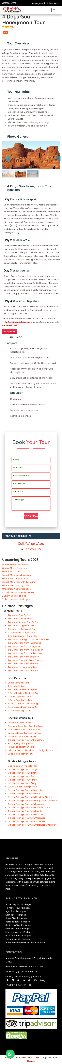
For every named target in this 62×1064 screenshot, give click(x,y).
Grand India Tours (30, 1057)
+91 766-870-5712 (11, 325)
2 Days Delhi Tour (17, 686)
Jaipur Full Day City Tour (20, 722)
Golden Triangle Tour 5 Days (23, 776)
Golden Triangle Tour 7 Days (22, 783)
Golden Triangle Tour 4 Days (23, 772)
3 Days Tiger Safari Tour (20, 700)
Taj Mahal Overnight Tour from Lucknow (28, 639)
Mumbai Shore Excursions (15, 564)
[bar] (53, 8)
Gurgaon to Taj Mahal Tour (22, 629)
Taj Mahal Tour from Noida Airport (26, 649)
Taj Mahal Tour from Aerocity (23, 663)
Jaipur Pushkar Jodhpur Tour (23, 736)
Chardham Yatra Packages (16, 588)
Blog (42, 980)
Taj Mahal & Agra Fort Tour (22, 625)
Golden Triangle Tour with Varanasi (26, 817)
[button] (6, 155)
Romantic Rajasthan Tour (21, 746)
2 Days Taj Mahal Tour (19, 696)
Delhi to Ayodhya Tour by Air (22, 707)
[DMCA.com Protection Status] (16, 1035)
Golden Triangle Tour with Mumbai (26, 804)
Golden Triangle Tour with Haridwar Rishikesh (31, 797)
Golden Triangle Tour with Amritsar (26, 790)
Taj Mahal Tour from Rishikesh (23, 656)
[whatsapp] (10, 1054)
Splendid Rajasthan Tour (20, 753)
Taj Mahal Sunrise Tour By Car (23, 622)
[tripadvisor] (35, 980)
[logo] (12, 10)
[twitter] (18, 980)
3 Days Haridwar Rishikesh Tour (24, 693)
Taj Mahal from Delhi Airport (22, 689)
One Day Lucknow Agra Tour (22, 636)
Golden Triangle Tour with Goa (24, 793)
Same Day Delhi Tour (18, 682)
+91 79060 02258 (33, 549)
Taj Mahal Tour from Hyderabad (24, 642)
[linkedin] (24, 980)
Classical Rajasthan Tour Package (25, 726)
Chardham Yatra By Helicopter (18, 592)
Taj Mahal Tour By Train (20, 618)
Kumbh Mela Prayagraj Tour (16, 585)
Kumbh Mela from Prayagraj (16, 575)
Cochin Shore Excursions (14, 568)
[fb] (7, 980)
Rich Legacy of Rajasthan (21, 743)
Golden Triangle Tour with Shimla (25, 811)
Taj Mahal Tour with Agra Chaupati (26, 660)
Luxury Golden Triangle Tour (22, 786)
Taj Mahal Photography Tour (23, 667)
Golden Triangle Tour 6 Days (22, 779)
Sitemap (31, 1061)
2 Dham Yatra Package (14, 595)
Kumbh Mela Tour (11, 571)
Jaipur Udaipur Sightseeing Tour (24, 733)
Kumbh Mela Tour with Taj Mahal (19, 582)
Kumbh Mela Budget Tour (15, 578)
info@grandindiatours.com (46, 3)
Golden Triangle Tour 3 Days (22, 769)
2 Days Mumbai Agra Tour (21, 632)
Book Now (9, 331)
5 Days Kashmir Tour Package (23, 703)
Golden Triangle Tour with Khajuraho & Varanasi (33, 800)
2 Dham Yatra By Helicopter (16, 599)
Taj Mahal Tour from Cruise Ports (25, 653)
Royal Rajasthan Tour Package (24, 729)
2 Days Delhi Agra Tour (19, 710)
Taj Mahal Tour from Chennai (23, 670)
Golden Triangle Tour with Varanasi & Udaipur (32, 824)
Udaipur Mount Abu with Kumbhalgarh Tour (30, 750)
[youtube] (29, 980)
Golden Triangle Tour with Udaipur (25, 814)
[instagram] (13, 980)
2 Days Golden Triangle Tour (22, 765)
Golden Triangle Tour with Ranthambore (29, 807)
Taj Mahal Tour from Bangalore (24, 646)
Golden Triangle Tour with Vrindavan (27, 821)
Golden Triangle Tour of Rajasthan (26, 740)
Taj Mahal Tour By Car (19, 615)
